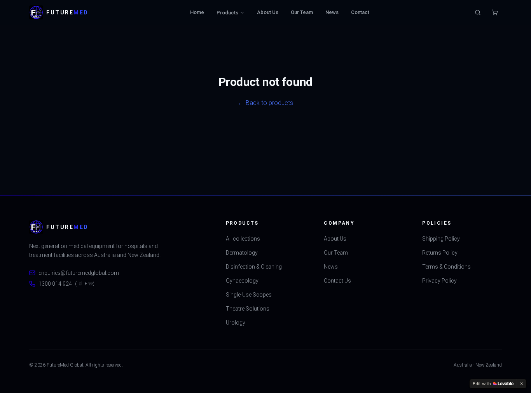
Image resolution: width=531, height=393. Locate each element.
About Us (267, 12)
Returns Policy (440, 253)
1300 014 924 (66, 284)
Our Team (302, 12)
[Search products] (478, 12)
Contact (360, 12)
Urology (235, 323)
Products (227, 13)
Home (197, 12)
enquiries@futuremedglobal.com (78, 273)
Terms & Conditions (446, 267)
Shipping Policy (441, 239)
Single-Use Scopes (249, 295)
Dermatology (242, 253)
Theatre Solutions (247, 309)
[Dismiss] (521, 383)
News (332, 12)
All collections (243, 239)
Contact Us (337, 281)
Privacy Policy (439, 281)
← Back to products (265, 103)
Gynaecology (242, 281)
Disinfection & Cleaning (254, 267)
